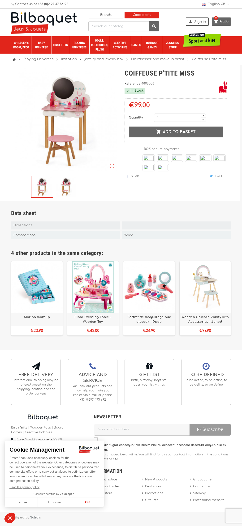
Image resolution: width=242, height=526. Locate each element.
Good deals (142, 15)
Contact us (202, 486)
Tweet (219, 176)
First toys (60, 45)
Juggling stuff (172, 45)
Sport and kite (202, 39)
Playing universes (79, 45)
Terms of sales (108, 486)
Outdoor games (152, 45)
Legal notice (107, 479)
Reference (133, 83)
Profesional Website (209, 500)
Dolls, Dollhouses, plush (99, 45)
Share (135, 176)
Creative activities (120, 45)
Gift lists (151, 500)
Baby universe (41, 45)
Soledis (35, 517)
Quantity (136, 117)
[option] (37, 298)
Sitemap (199, 493)
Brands (106, 15)
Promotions (154, 493)
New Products (156, 479)
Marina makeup (37, 317)
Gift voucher (203, 479)
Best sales (153, 486)
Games (136, 45)
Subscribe (212, 430)
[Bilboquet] (44, 22)
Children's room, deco (21, 45)
